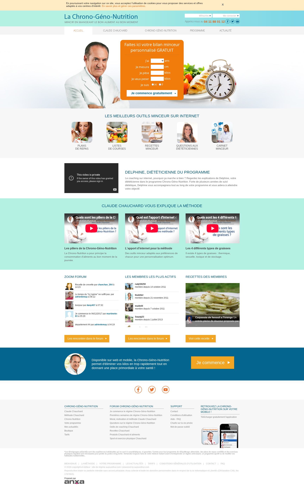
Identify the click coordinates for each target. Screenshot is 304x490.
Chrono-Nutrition (72, 419)
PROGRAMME (197, 30)
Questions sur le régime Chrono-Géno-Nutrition (132, 423)
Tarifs (66, 434)
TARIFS (151, 463)
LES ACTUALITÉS (134, 463)
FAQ (223, 463)
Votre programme (72, 423)
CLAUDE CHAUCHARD (115, 30)
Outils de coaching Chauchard (124, 427)
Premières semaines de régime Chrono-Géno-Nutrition (136, 415)
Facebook (138, 389)
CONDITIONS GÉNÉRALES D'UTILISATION (180, 463)
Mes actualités (71, 427)
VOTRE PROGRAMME (110, 463)
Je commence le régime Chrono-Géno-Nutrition (132, 411)
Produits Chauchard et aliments (125, 434)
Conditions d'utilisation (181, 415)
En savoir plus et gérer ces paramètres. (124, 6)
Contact (174, 411)
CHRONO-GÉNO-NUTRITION (160, 30)
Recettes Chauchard (119, 431)
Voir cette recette (199, 338)
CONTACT (211, 463)
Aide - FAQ (175, 419)
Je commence (210, 362)
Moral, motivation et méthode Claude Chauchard (133, 419)
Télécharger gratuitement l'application (219, 417)
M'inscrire (204, 15)
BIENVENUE (70, 463)
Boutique (68, 431)
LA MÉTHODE (88, 463)
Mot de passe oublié (180, 427)
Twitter (152, 389)
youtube (166, 389)
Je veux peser (140, 79)
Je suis (145, 85)
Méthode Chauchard (74, 415)
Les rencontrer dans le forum (85, 338)
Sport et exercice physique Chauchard (128, 438)
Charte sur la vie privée (181, 423)
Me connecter (229, 15)
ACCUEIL (78, 30)
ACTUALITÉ (226, 30)
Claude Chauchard (73, 411)
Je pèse (144, 73)
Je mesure (142, 67)
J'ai (147, 61)
